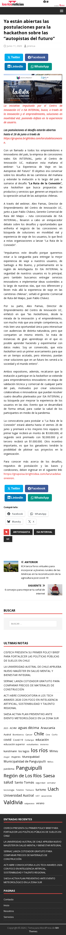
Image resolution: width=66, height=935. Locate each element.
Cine (48, 734)
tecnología (9, 790)
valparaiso (29, 803)
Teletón (20, 790)
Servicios (9, 917)
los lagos (24, 751)
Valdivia (13, 802)
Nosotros (9, 911)
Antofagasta (21, 532)
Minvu (54, 751)
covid (7, 739)
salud (8, 782)
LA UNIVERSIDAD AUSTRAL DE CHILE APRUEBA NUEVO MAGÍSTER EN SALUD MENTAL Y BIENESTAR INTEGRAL (32, 671)
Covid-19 (18, 739)
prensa (31, 46)
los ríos (39, 750)
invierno (44, 744)
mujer (7, 756)
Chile (39, 734)
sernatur (51, 782)
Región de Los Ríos (23, 775)
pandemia (9, 768)
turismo (41, 790)
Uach (53, 789)
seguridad (40, 782)
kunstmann (10, 751)
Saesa (49, 776)
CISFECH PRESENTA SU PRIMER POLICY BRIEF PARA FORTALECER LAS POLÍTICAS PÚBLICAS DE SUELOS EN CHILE (32, 656)
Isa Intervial (44, 532)
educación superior (14, 744)
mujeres (16, 756)
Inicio (6, 905)
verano (40, 803)
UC (8, 539)
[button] (61, 10)
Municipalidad (30, 756)
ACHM (13, 728)
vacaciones (46, 796)
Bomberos (18, 734)
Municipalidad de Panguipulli (25, 761)
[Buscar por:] (33, 624)
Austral (7, 734)
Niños (50, 761)
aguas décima (28, 727)
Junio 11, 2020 (14, 46)
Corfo (55, 734)
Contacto (9, 899)
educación (42, 740)
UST (38, 795)
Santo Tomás (24, 782)
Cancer (28, 734)
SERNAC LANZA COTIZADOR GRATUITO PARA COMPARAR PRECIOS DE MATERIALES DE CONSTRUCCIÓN (32, 685)
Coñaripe (29, 740)
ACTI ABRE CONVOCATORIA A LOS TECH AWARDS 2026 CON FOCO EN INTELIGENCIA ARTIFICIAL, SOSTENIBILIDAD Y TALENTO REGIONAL (33, 868)
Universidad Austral (19, 795)
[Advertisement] (35, 551)
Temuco (29, 790)
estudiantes (32, 744)
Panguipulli (29, 767)
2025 (6, 728)
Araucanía (48, 728)
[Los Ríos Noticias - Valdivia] (33, 4)
